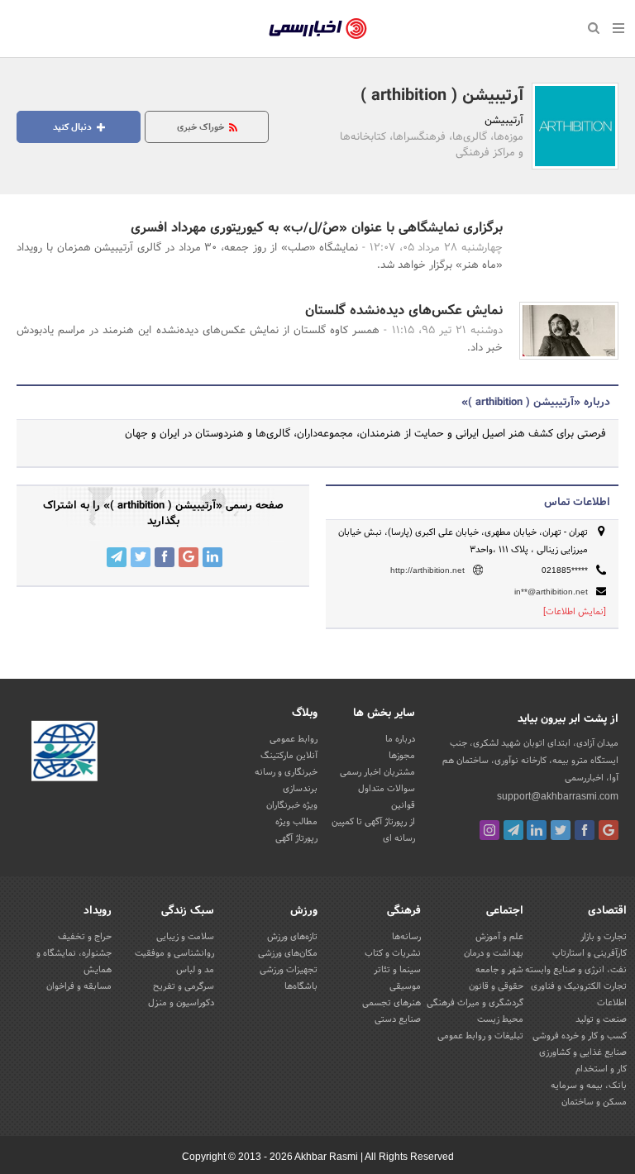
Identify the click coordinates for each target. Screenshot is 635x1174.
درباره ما (400, 739)
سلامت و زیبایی (185, 936)
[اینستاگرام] (489, 830)
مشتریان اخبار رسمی (377, 772)
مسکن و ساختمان (594, 1102)
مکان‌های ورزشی (288, 953)
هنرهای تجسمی (391, 1002)
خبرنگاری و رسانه (286, 772)
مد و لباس (195, 969)
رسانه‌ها (406, 936)
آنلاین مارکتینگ (289, 755)
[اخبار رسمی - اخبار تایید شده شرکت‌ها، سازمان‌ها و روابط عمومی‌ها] (318, 29)
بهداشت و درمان (493, 953)
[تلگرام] (513, 830)
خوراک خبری (202, 127)
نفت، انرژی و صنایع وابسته (576, 969)
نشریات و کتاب (393, 953)
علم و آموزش (499, 936)
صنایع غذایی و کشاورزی (583, 1052)
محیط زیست (500, 1019)
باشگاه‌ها (301, 986)
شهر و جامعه (499, 969)
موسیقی (405, 986)
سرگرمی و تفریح (183, 986)
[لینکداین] (537, 830)
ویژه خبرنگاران (292, 805)
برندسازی (300, 788)
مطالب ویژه (296, 821)
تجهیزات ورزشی (289, 969)
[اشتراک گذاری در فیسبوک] (164, 557)
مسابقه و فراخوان (79, 986)
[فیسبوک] (584, 830)
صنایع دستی (398, 1019)
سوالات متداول (386, 788)
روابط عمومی (294, 739)
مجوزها (402, 755)
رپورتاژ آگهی (296, 838)
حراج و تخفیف (85, 936)
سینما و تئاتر (397, 969)
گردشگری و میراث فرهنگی (475, 1002)
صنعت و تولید (601, 1019)
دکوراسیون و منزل (181, 1002)
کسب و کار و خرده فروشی (579, 1035)
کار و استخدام (601, 1069)
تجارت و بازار (603, 936)
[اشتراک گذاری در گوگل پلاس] (188, 557)
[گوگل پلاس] (608, 830)
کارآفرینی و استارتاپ (589, 953)
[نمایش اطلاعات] (574, 611)
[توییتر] (561, 830)
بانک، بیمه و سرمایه (589, 1085)
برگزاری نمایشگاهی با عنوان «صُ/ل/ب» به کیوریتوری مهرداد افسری (317, 228)
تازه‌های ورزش (292, 936)
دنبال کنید (73, 127)
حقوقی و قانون (496, 986)
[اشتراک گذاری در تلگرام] (117, 557)
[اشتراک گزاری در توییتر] (140, 557)
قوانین (403, 805)
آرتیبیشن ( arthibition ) (441, 96)
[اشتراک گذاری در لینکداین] (212, 557)
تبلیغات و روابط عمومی (480, 1035)
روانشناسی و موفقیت (174, 953)
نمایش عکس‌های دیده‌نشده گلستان (404, 310)
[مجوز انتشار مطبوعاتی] (64, 753)
